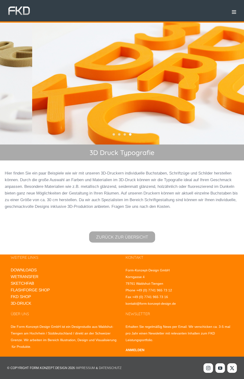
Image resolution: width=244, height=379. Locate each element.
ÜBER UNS (20, 313)
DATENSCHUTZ (110, 368)
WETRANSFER (24, 276)
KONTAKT (134, 257)
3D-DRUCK (21, 303)
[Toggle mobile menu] (234, 12)
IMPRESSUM (85, 368)
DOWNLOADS (24, 270)
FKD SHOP (21, 296)
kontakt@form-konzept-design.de (151, 303)
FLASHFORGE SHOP (30, 290)
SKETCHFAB (22, 283)
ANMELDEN (135, 350)
